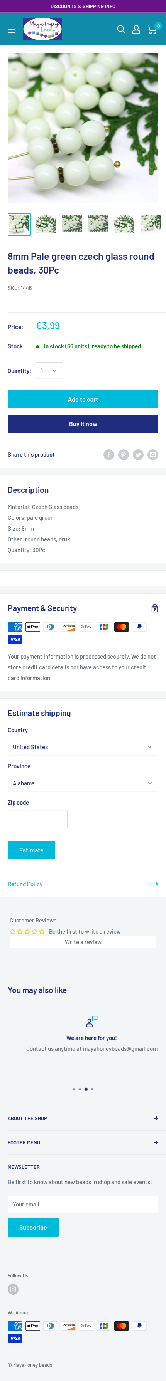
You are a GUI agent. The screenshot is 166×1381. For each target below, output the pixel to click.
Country (18, 729)
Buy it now (83, 423)
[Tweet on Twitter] (138, 454)
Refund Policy (25, 883)
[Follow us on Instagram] (13, 1289)
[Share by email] (152, 454)
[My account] (136, 29)
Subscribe (33, 1227)
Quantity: (19, 370)
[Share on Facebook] (108, 454)
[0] (152, 29)
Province (19, 766)
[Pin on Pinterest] (123, 454)
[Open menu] (11, 30)
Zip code (18, 802)
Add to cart (83, 399)
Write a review (83, 941)
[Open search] (121, 29)
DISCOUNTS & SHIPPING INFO (83, 6)
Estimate (31, 849)
